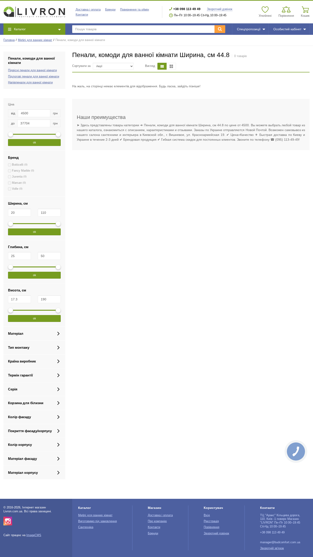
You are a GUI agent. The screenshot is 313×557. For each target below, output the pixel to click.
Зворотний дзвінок (219, 9)
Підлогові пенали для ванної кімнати (33, 76)
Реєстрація (211, 521)
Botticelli (17, 164)
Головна (9, 40)
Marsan (17, 182)
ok (34, 142)
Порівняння (211, 527)
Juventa (17, 176)
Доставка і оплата (88, 9)
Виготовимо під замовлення (97, 521)
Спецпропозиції (249, 29)
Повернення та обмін (134, 9)
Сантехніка (85, 527)
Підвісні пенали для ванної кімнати (32, 70)
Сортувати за (81, 66)
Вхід (207, 515)
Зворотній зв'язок (272, 548)
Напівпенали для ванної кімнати (30, 82)
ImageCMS (33, 535)
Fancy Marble (21, 170)
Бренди (110, 9)
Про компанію (157, 521)
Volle (15, 188)
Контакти (82, 14)
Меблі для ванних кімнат (35, 40)
